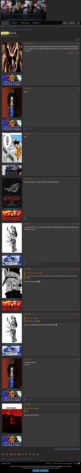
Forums (5, 23)
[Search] (78, 23)
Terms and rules (58, 463)
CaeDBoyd (5, 36)
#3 (78, 133)
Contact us (49, 463)
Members (35, 23)
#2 (78, 88)
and (34, 264)
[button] (19, 23)
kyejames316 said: (31, 318)
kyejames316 (12, 299)
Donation (14, 23)
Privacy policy (69, 463)
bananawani (12, 435)
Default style (6, 463)
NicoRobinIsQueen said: (33, 273)
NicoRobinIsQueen (12, 254)
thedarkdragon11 (12, 209)
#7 (78, 314)
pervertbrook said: (31, 408)
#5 (78, 224)
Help (75, 463)
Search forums (13, 26)
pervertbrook (12, 119)
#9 (78, 404)
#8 (78, 359)
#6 (78, 269)
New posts (4, 26)
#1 (78, 43)
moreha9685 (12, 164)
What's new (25, 23)
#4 (78, 179)
